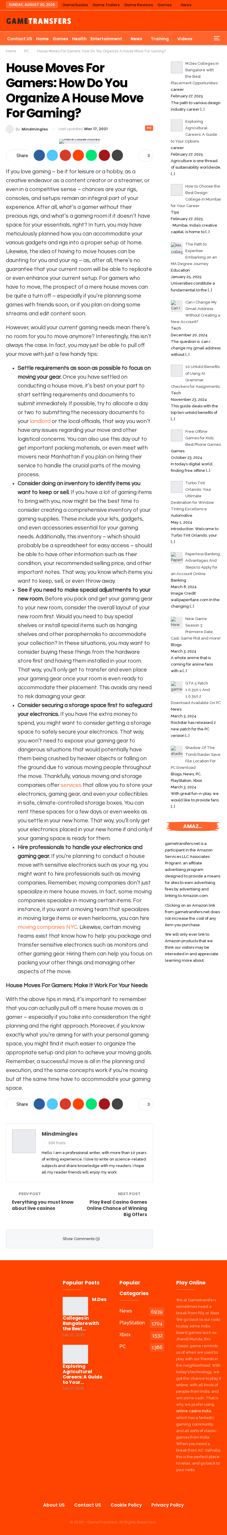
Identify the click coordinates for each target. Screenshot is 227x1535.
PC (149, 128)
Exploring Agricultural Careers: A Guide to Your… (82, 1374)
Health (79, 39)
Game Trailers (106, 5)
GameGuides (75, 5)
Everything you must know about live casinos (43, 1205)
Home (42, 39)
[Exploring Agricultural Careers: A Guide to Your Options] (75, 1354)
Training (160, 39)
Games (165, 5)
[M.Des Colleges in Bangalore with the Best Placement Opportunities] (75, 1306)
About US (54, 1505)
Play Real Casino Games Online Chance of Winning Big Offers (117, 1208)
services (71, 785)
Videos (184, 39)
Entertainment (106, 39)
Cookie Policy (126, 1505)
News (186, 5)
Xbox (125, 1334)
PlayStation (132, 1323)
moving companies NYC (47, 927)
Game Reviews (138, 5)
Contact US (19, 39)
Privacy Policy (167, 1505)
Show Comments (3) (81, 1239)
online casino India (193, 1411)
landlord (40, 421)
